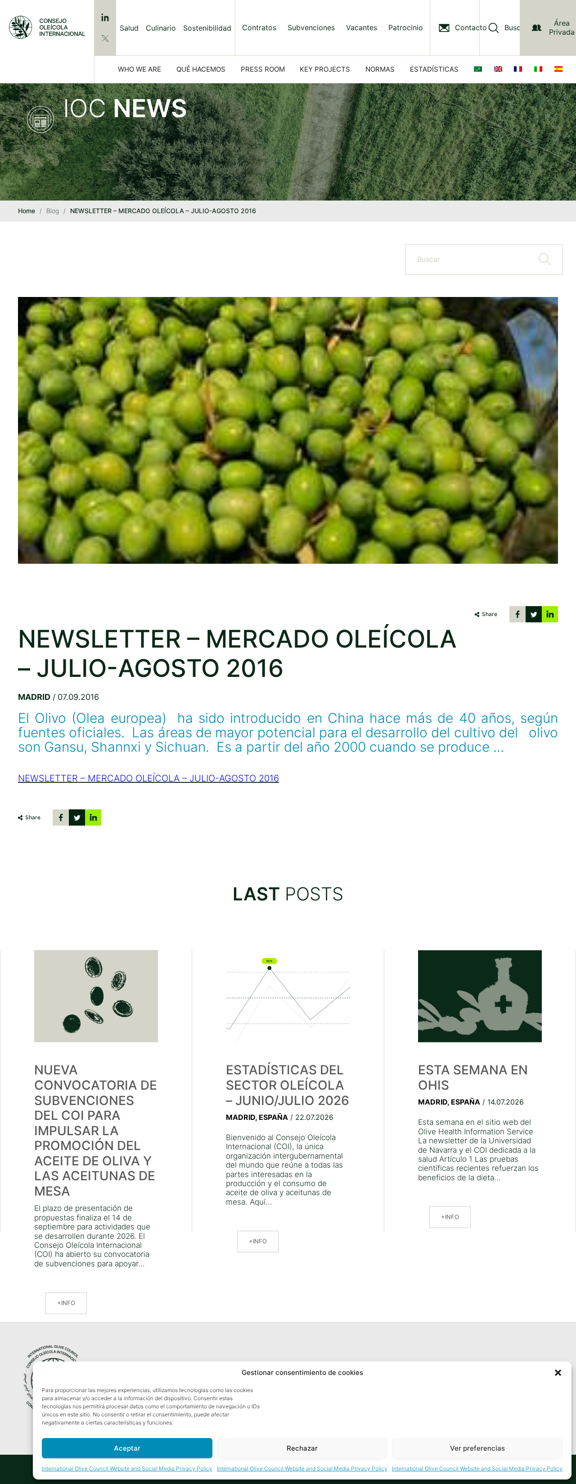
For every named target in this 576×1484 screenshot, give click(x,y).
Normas (380, 69)
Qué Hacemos (200, 69)
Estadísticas (434, 69)
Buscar (515, 27)
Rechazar (302, 1448)
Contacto (471, 27)
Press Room (263, 69)
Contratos (259, 27)
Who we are (139, 69)
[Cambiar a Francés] (520, 69)
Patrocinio (405, 27)
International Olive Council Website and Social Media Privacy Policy (127, 1468)
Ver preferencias (477, 1448)
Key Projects (325, 69)
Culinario (161, 27)
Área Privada (562, 27)
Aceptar (127, 1448)
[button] (558, 1372)
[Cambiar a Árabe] (480, 69)
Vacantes (361, 27)
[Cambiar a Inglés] (500, 69)
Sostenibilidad (207, 27)
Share (489, 614)
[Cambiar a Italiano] (540, 69)
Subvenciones (311, 27)
